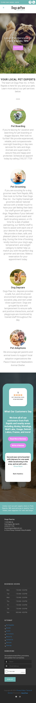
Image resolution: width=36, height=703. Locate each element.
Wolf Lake (10, 429)
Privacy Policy (21, 690)
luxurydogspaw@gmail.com (13, 528)
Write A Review (18, 445)
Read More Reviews (18, 439)
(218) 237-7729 (9, 526)
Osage (19, 429)
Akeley (17, 426)
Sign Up (10, 679)
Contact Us (18, 48)
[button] (15, 487)
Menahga (26, 426)
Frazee (16, 432)
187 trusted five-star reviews (18, 398)
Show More (18, 466)
